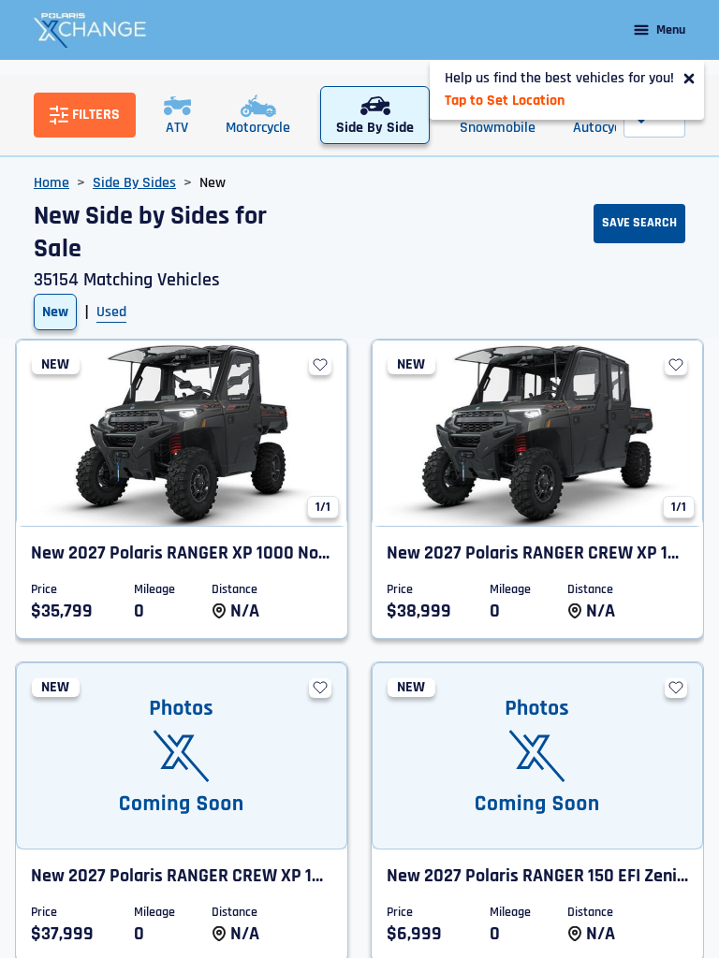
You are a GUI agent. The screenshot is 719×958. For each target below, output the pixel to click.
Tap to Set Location (505, 100)
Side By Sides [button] (134, 183)
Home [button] (51, 183)
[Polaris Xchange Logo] (90, 29)
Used (111, 312)
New (55, 312)
